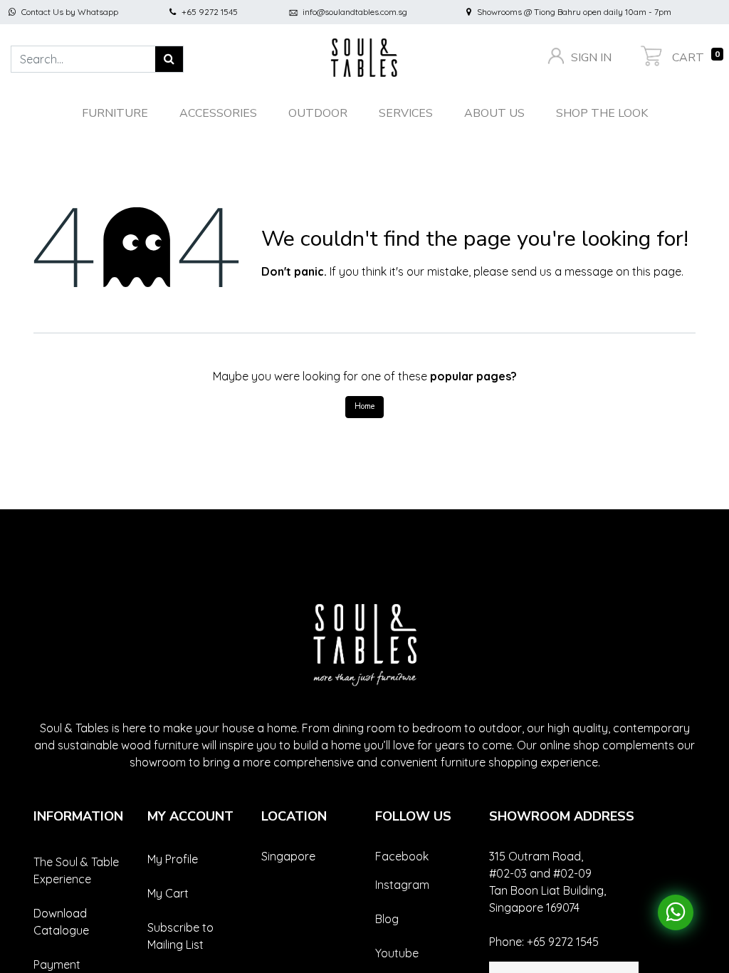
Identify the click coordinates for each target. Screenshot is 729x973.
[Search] (169, 59)
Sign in (590, 58)
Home (364, 406)
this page (656, 271)
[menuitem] (602, 113)
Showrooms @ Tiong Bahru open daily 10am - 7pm (574, 11)
